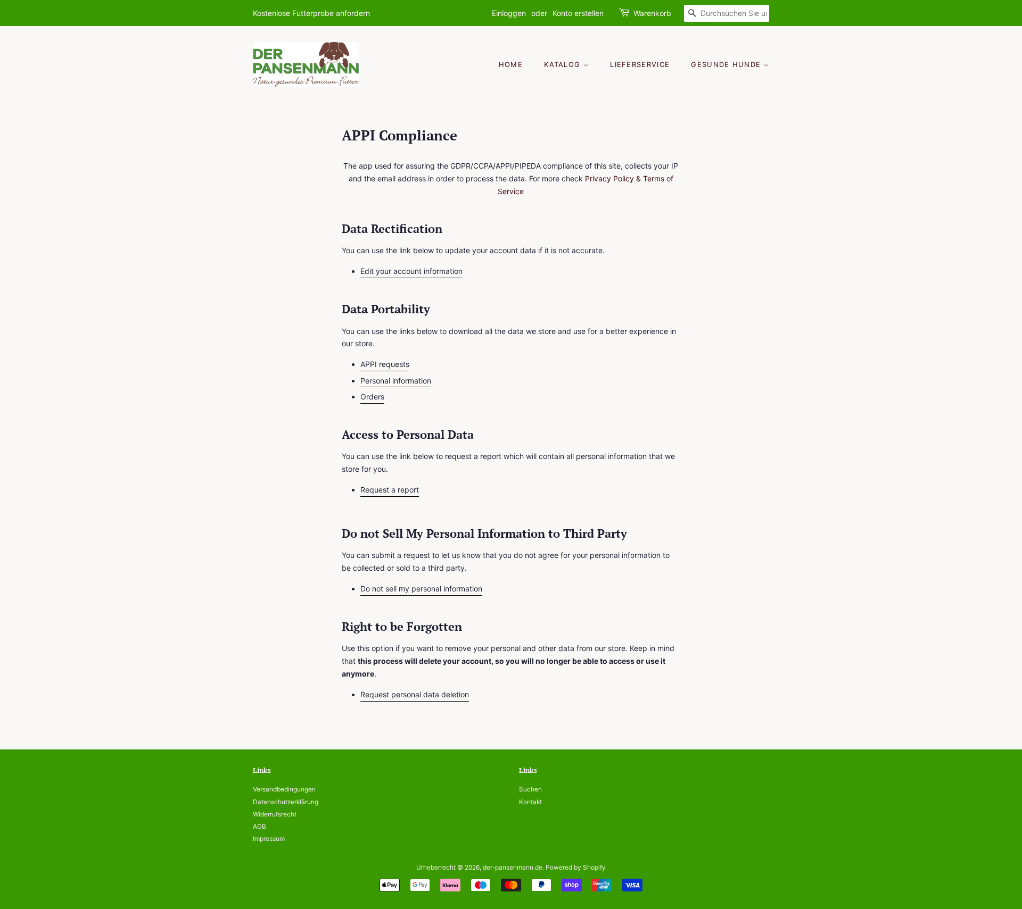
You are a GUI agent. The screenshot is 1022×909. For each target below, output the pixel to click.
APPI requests (384, 364)
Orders (372, 396)
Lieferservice (640, 64)
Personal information (395, 380)
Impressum (269, 839)
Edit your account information (411, 271)
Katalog (563, 64)
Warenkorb (652, 13)
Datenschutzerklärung (285, 802)
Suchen (530, 789)
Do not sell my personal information (421, 588)
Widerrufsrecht (274, 814)
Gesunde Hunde (727, 64)
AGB (259, 826)
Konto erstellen (578, 13)
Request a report (389, 489)
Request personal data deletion (414, 694)
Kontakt (530, 802)
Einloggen (509, 13)
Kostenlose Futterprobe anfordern (311, 13)
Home (511, 64)
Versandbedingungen (284, 789)
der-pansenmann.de (512, 867)
